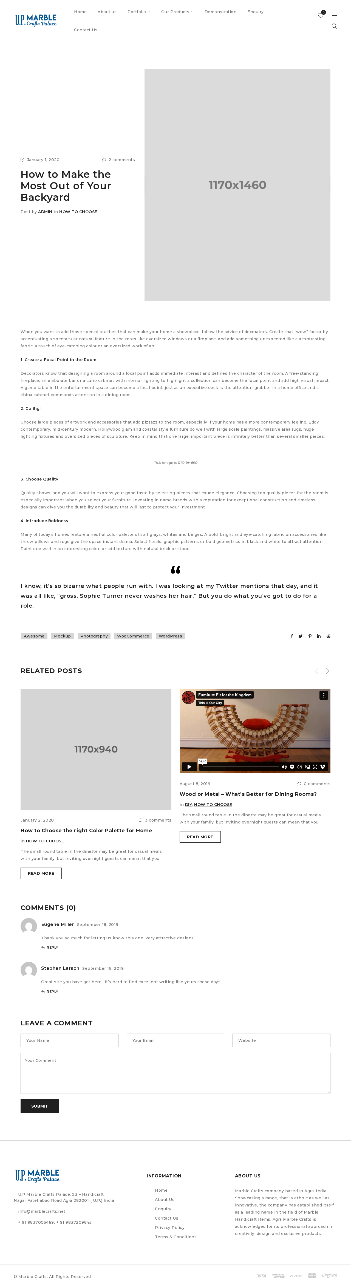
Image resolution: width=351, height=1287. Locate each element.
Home (161, 1190)
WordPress (170, 636)
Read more (41, 873)
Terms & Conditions (176, 1236)
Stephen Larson (60, 968)
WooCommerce (133, 636)
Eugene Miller (57, 924)
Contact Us (166, 1218)
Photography (94, 636)
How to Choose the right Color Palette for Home (86, 831)
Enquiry (163, 1208)
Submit (40, 1106)
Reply (52, 947)
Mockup (62, 636)
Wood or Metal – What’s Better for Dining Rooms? (248, 794)
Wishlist (323, 12)
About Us (164, 1199)
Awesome (34, 636)
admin (45, 211)
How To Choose (78, 211)
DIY (188, 804)
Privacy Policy (170, 1227)
